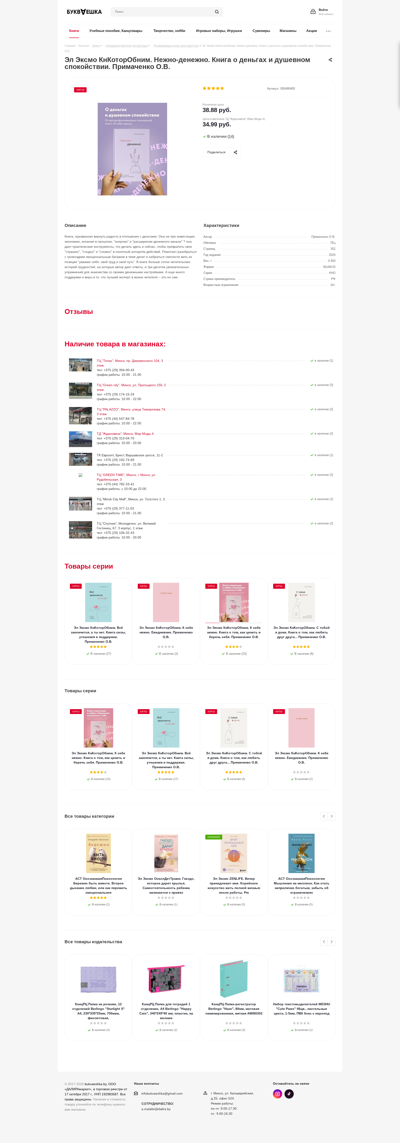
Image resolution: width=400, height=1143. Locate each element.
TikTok (289, 1094)
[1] (205, 88)
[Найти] (216, 11)
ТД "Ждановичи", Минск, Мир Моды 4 (125, 433)
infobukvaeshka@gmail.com (162, 1093)
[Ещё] (328, 31)
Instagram (277, 1094)
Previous (324, 816)
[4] (218, 88)
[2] (209, 88)
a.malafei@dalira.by (156, 1109)
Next (331, 816)
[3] (213, 88)
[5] (222, 88)
